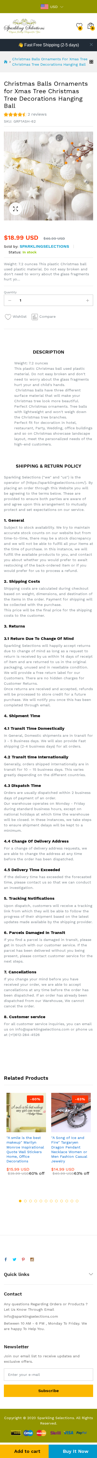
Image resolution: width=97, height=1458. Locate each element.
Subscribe (48, 1390)
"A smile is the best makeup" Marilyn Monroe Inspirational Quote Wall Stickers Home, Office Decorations (25, 1149)
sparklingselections (44, 246)
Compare (47, 316)
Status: (15, 252)
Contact (13, 1294)
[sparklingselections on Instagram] (32, 1260)
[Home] (6, 62)
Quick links (16, 1274)
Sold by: (11, 246)
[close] (91, 44)
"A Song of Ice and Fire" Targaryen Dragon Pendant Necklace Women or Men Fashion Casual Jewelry (69, 1149)
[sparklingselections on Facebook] (6, 1260)
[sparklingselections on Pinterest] (23, 1260)
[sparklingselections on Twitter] (14, 1260)
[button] (25, 115)
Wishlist (20, 316)
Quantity (10, 292)
